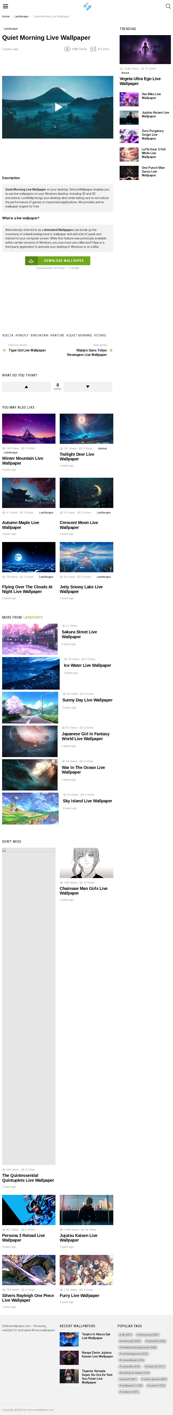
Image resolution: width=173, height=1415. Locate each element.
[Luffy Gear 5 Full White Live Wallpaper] (129, 154)
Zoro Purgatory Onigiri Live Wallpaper (153, 134)
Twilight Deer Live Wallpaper (77, 456)
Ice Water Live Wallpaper (87, 665)
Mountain (41, 335)
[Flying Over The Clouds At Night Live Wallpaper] (28, 557)
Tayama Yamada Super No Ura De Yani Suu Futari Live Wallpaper (97, 1376)
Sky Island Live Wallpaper (87, 801)
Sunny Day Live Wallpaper (87, 700)
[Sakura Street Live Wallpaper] (30, 639)
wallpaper (132, 1385)
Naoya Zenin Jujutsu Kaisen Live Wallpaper (97, 1354)
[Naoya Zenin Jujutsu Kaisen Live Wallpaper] (69, 1358)
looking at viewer (135, 1372)
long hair (156, 1366)
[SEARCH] (168, 6)
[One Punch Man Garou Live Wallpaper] (129, 173)
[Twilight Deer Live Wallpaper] (86, 429)
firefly (23, 335)
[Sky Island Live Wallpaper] (30, 809)
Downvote (88, 387)
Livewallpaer (133, 1360)
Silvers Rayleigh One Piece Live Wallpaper (28, 1298)
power (129, 1379)
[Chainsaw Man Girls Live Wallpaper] (86, 863)
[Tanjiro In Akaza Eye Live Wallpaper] (69, 1339)
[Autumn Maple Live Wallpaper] (28, 493)
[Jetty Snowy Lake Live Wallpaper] (86, 557)
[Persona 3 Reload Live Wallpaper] (28, 1210)
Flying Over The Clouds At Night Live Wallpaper (27, 589)
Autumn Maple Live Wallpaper (20, 525)
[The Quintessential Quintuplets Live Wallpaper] (28, 1006)
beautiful (157, 1341)
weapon (130, 1391)
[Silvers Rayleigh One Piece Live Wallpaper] (28, 1270)
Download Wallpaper (64, 261)
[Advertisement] (79, 65)
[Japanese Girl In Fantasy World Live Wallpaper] (30, 741)
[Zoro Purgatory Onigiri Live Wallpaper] (129, 136)
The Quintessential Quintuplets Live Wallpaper (28, 1178)
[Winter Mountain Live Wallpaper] (28, 429)
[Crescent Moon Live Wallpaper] (86, 493)
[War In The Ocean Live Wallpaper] (30, 775)
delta (9, 335)
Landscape (11, 452)
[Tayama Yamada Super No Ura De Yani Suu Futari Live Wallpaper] (69, 1376)
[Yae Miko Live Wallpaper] (129, 99)
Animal (102, 448)
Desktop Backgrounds (139, 1347)
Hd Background (135, 1353)
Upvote (26, 387)
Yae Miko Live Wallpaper (151, 96)
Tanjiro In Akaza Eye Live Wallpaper (96, 1336)
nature (59, 335)
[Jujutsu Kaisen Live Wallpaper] (86, 1210)
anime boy (149, 1334)
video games (155, 1379)
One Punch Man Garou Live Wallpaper (153, 171)
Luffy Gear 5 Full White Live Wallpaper (154, 153)
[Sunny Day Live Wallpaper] (30, 707)
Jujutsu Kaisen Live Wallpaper (78, 1238)
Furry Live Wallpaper (79, 1295)
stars (101, 335)
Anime (125, 72)
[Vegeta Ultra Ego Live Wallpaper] (145, 49)
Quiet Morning (80, 335)
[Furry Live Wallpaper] (86, 1270)
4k (127, 1334)
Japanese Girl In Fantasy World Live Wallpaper (85, 736)
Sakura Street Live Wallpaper (79, 634)
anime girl (131, 1341)
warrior (157, 1385)
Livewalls (131, 1366)
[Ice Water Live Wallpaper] (31, 673)
